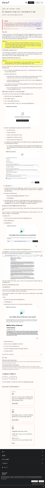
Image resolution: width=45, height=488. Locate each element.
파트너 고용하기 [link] (15, 419)
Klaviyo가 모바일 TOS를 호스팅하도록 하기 (16, 195)
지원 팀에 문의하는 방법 (28, 381)
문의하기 (31, 2)
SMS (7, 8)
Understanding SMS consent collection (10, 364)
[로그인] (26, 2)
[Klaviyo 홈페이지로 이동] (5, 2)
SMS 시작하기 (12, 8)
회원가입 (38, 2)
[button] (22, 115)
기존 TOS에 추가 (10, 198)
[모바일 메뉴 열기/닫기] (42, 2)
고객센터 (3, 8)
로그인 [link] (13, 443)
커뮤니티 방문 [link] (15, 403)
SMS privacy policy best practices (9, 360)
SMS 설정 (18, 8)
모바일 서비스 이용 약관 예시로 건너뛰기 (10, 284)
